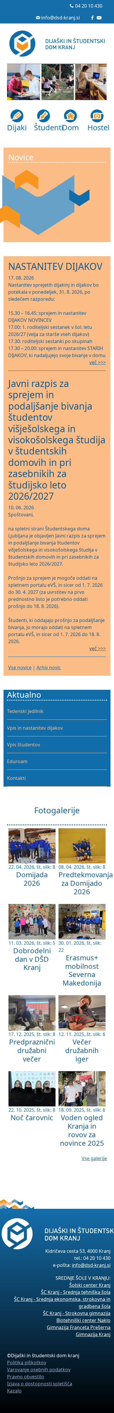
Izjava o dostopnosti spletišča (39, 1383)
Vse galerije (94, 1158)
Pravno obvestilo (25, 1376)
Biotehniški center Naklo (83, 1320)
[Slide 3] (57, 92)
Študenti (44, 127)
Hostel (97, 127)
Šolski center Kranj (89, 1285)
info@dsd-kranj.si (60, 17)
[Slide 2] (46, 92)
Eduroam (17, 761)
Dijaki (17, 127)
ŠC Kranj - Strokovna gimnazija (76, 1313)
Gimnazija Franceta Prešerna (78, 1327)
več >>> (97, 362)
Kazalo (14, 1390)
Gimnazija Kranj (93, 1334)
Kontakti (16, 778)
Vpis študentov (23, 744)
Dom (70, 127)
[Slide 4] (67, 92)
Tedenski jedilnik (25, 711)
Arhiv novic (49, 667)
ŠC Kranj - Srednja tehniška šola (75, 1292)
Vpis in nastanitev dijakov (35, 728)
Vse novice (20, 667)
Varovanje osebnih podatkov (38, 1369)
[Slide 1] (36, 92)
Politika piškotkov (26, 1362)
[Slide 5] (78, 92)
